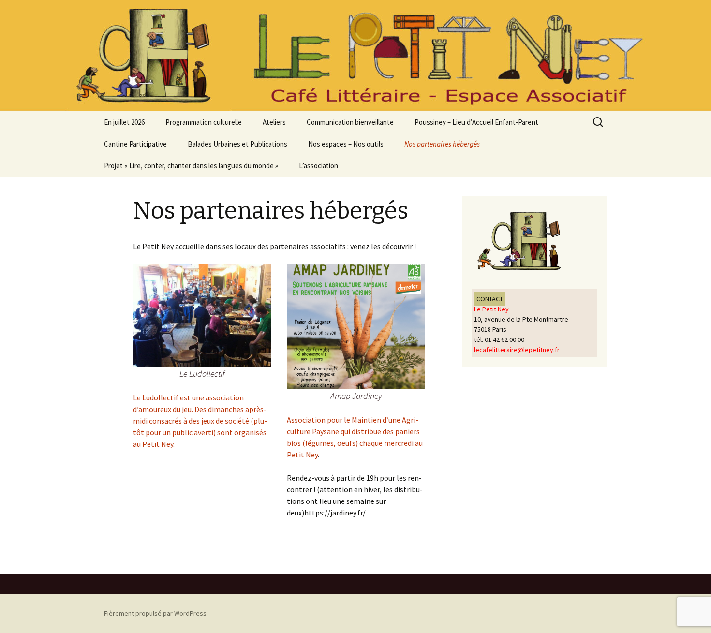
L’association (318, 165)
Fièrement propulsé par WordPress (155, 613)
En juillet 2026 (124, 122)
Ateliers (274, 122)
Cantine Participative (135, 143)
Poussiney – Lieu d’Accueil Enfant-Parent (476, 122)
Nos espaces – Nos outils (346, 143)
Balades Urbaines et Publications (237, 143)
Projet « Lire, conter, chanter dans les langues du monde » (191, 165)
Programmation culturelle (203, 122)
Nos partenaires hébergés (442, 143)
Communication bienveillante (350, 122)
